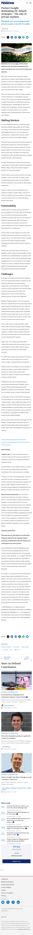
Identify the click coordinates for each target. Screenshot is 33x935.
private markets (25, 647)
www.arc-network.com (24, 929)
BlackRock (16, 649)
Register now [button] (16, 861)
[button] (27, 3)
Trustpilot (1, 870)
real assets (5, 649)
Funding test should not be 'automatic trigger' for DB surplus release (18, 827)
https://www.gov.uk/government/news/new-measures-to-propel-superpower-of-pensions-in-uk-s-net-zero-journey (15, 442)
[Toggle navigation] (30, 3)
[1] (1, 439)
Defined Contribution (6, 647)
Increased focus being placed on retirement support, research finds (13, 696)
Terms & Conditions (7, 893)
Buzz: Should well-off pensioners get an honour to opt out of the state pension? (18, 820)
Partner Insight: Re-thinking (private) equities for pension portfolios (18, 840)
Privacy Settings (6, 887)
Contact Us (4, 879)
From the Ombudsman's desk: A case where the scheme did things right (18, 807)
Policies (3, 896)
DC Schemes (16, 647)
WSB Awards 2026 (16, 856)
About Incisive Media (7, 885)
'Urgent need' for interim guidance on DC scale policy (18, 813)
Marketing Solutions (7, 882)
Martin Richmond (9, 705)
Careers (3, 890)
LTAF (11, 649)
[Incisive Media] (4, 916)
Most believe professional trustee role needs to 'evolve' (18, 834)
